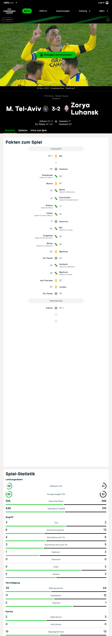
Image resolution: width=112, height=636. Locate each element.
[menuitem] (28, 10)
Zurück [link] (9, 19)
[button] (84, 10)
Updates (22, 130)
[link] (27, 10)
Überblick (10, 130)
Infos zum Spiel (39, 130)
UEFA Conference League (9, 11)
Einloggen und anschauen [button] (58, 55)
